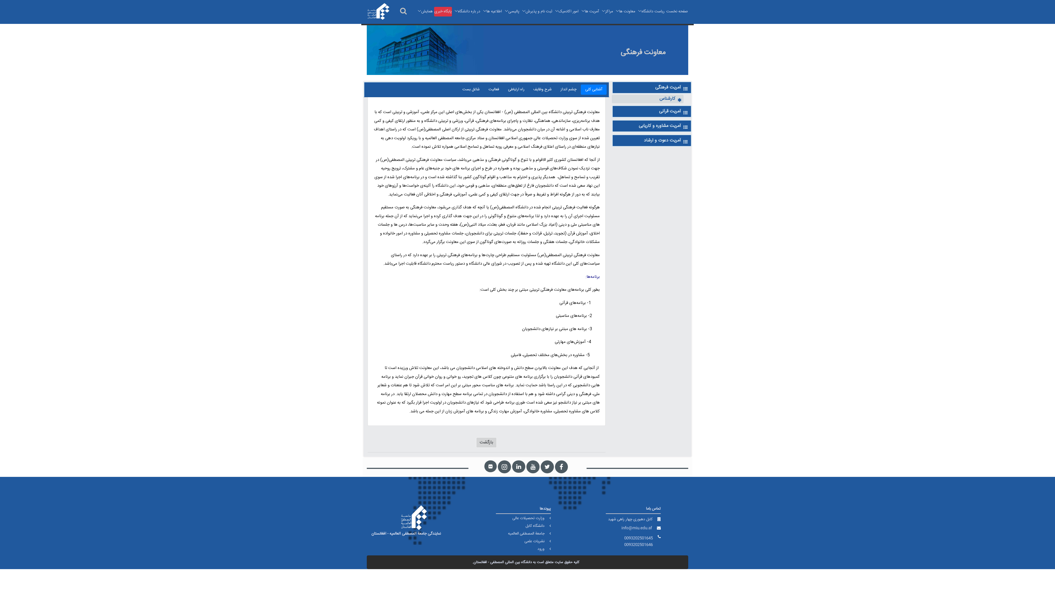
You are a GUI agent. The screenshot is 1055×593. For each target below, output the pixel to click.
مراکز (609, 11)
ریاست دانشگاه (653, 11)
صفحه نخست (677, 11)
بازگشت (486, 442)
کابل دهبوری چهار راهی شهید (630, 519)
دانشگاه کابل (535, 526)
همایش (427, 11)
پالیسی (513, 11)
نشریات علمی (534, 541)
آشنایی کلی (593, 89)
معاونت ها (627, 11)
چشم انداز (568, 89)
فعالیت (493, 89)
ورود (541, 549)
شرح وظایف (542, 89)
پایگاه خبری (443, 11)
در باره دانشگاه (469, 11)
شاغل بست (471, 89)
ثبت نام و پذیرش (539, 11)
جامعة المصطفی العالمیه (526, 534)
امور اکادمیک (569, 11)
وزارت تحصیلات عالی (528, 518)
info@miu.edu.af (636, 528)
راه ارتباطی (516, 89)
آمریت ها (592, 11)
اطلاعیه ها (494, 11)
